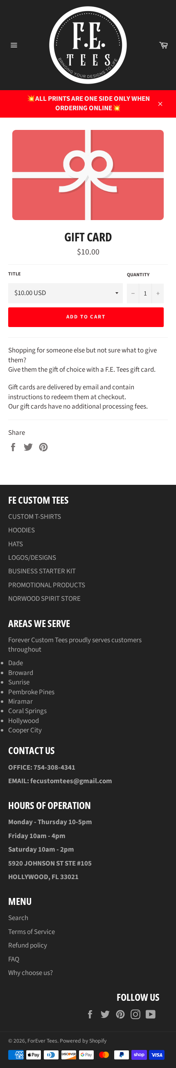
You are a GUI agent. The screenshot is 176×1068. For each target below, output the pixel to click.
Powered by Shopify (83, 1041)
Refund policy (27, 945)
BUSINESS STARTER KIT (42, 571)
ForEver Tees (42, 1041)
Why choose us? (30, 973)
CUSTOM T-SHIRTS (34, 517)
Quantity (138, 275)
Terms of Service (31, 932)
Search (18, 918)
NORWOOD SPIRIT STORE (44, 599)
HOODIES (21, 530)
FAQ (13, 959)
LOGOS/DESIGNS (32, 558)
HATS (15, 544)
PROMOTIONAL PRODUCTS (46, 585)
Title (14, 274)
